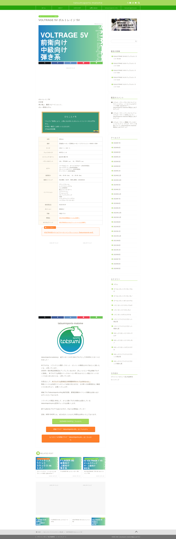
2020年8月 (117, 254)
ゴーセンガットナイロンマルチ (123, 290)
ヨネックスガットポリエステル (123, 348)
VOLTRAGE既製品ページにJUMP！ (69, 218)
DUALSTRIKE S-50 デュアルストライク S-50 (124, 65)
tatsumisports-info (111, 8)
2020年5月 (117, 268)
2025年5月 (117, 166)
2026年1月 (117, 157)
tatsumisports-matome (88, 2)
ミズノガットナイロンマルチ (123, 305)
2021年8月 (117, 240)
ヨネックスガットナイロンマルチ (123, 334)
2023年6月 (117, 203)
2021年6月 (117, 245)
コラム (115, 284)
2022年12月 (117, 212)
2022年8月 (117, 222)
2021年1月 (117, 250)
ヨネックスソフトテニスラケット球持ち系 (123, 362)
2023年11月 (117, 194)
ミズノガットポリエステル (122, 314)
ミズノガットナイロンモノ (122, 310)
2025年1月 (117, 171)
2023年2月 (117, 208)
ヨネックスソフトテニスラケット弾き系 (48, 16)
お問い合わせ (94, 8)
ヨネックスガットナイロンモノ (123, 341)
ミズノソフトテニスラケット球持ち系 (123, 327)
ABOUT (60, 8)
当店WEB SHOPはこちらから (70, 421)
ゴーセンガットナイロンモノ (123, 296)
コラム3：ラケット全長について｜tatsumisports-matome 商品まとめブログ (125, 116)
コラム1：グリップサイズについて (124, 102)
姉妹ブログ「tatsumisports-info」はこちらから (70, 429)
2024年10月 (117, 180)
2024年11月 (117, 175)
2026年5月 (117, 152)
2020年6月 (117, 264)
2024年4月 (117, 185)
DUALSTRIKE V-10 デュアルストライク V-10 (124, 85)
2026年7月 (117, 143)
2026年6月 (117, 147)
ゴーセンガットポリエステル (123, 300)
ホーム (44, 8)
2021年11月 (117, 236)
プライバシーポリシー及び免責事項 (122, 377)
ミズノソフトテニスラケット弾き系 (123, 320)
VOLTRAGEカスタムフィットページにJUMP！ (72, 222)
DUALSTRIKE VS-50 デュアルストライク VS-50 (125, 57)
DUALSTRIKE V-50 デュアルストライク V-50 (124, 72)
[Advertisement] (70, 82)
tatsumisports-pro (130, 8)
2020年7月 (117, 259)
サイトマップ (115, 379)
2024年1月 (117, 189)
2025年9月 (117, 161)
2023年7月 (117, 199)
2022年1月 (117, 231)
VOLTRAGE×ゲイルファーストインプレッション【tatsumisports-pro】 (69, 232)
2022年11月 (117, 217)
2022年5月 (117, 226)
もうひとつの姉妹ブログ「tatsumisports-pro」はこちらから (70, 438)
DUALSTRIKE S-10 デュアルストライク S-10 (124, 79)
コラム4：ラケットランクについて (124, 113)
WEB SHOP (77, 8)
